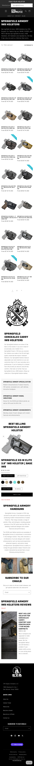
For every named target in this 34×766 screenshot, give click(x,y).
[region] (17, 566)
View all (3, 608)
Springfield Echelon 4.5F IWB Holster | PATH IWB (8, 98)
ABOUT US (10, 16)
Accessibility (12, 757)
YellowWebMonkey (17, 760)
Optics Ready (7, 488)
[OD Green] (18, 482)
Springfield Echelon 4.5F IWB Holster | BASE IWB (24, 69)
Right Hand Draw (8, 475)
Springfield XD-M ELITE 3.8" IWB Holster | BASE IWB (24, 248)
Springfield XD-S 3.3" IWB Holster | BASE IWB (24, 277)
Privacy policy (22, 751)
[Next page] (21, 290)
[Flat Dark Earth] (6, 482)
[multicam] (22, 482)
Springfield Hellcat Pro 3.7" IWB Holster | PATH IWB (8, 187)
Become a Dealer (8, 710)
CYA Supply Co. (17, 759)
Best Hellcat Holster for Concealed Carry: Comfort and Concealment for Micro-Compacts (25, 621)
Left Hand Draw (21, 475)
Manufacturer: (6, 5)
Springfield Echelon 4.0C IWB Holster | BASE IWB (8, 69)
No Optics (18, 488)
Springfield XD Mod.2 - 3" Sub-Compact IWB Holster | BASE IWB (9, 217)
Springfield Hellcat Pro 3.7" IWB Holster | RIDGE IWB (24, 187)
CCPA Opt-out (21, 757)
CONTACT (18, 16)
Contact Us (6, 718)
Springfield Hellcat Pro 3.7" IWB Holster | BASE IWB (24, 157)
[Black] (2, 482)
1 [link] (12, 290)
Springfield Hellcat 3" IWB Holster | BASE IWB (8, 127)
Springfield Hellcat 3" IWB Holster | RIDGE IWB (8, 156)
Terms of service (13, 754)
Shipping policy (23, 754)
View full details (6, 499)
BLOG (23, 16)
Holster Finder (7, 703)
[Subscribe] (29, 592)
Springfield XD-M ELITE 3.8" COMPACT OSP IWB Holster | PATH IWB (8, 248)
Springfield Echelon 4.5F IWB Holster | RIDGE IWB (24, 98)
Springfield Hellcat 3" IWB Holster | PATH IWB (24, 127)
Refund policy (13, 751)
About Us (5, 699)
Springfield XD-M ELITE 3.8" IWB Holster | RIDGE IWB (8, 278)
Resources (6, 706)
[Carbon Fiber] (10, 482)
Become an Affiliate (8, 714)
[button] (6, 11)
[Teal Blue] (14, 482)
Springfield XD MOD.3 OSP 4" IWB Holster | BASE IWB (24, 217)
